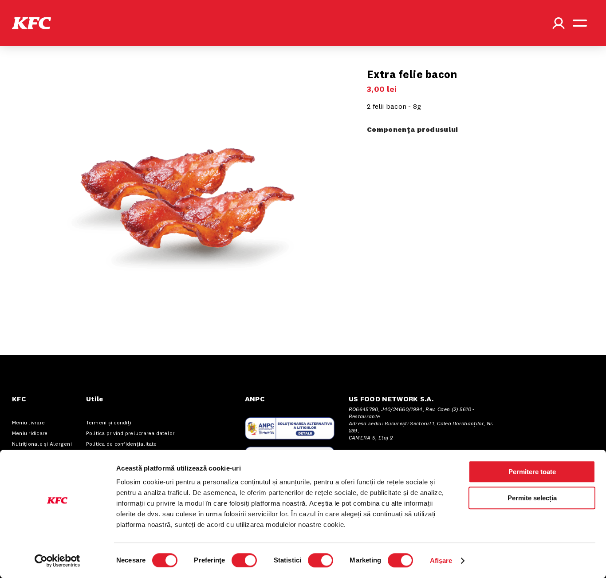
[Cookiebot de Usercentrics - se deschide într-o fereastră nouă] (57, 560)
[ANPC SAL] (289, 428)
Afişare (441, 560)
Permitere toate (532, 471)
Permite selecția (532, 498)
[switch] (244, 560)
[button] (31, 23)
